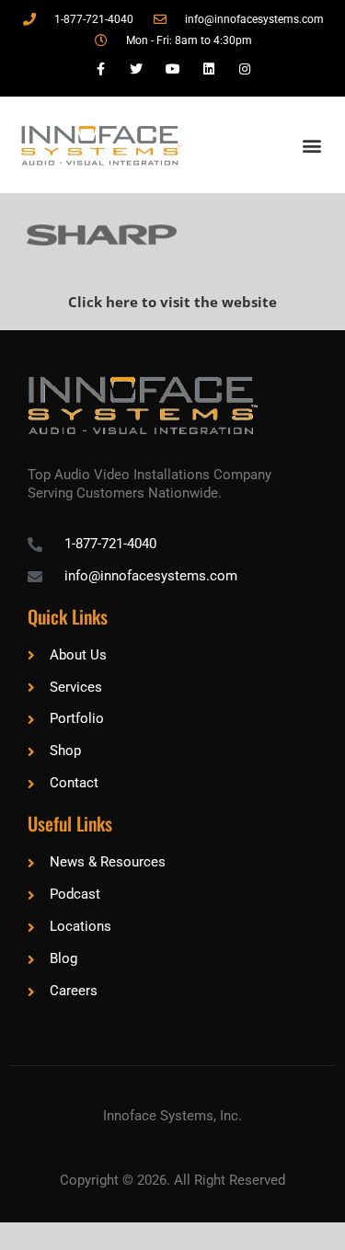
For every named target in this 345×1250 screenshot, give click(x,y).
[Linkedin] (208, 69)
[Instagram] (244, 69)
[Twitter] (137, 69)
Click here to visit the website (172, 301)
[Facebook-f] (101, 69)
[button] (311, 145)
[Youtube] (172, 69)
